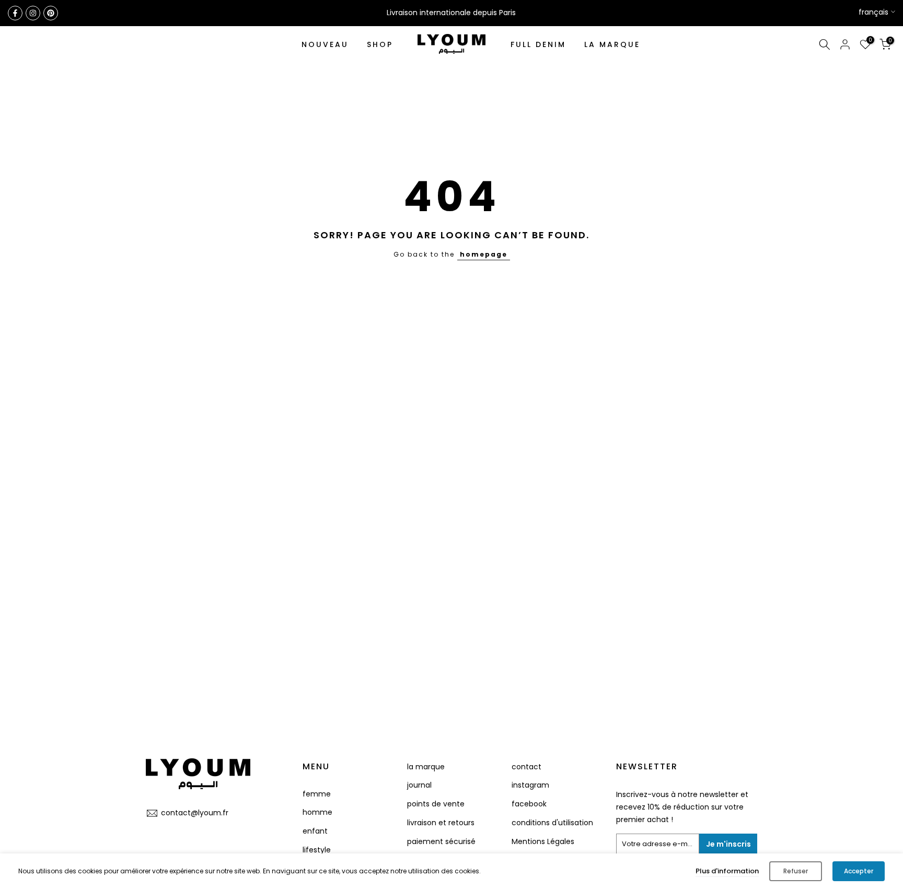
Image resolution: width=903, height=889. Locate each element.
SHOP (380, 44)
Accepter (858, 871)
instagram (530, 785)
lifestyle (317, 850)
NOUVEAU (325, 44)
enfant (315, 831)
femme (317, 794)
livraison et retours (440, 822)
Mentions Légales (543, 841)
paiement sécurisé (441, 841)
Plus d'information (727, 871)
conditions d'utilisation (552, 822)
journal (419, 785)
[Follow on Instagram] (33, 13)
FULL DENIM (538, 44)
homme (317, 812)
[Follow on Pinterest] (50, 13)
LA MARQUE (612, 44)
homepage (483, 254)
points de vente (436, 804)
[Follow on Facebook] (15, 13)
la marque (426, 766)
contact (526, 766)
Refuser (795, 871)
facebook (529, 804)
